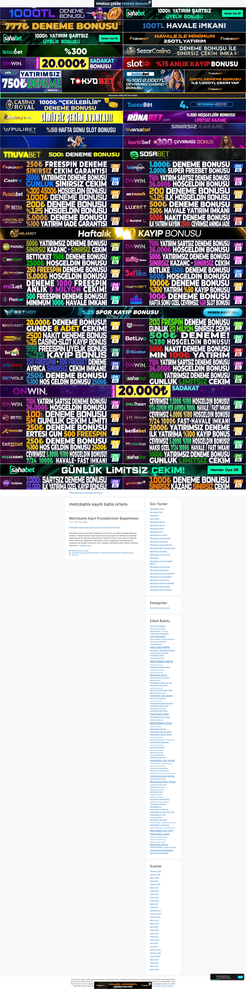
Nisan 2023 (154, 963)
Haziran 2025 (155, 884)
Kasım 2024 (154, 901)
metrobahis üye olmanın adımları (158, 842)
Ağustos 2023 (155, 950)
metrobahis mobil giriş (167, 763)
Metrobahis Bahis (161, 661)
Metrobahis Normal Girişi (159, 580)
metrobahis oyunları (171, 773)
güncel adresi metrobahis (158, 641)
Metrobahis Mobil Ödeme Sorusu (162, 548)
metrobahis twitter (156, 817)
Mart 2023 (154, 966)
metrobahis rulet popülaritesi (157, 789)
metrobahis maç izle (158, 757)
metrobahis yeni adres (159, 825)
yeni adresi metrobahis (161, 850)
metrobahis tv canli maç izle (162, 812)
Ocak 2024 (154, 933)
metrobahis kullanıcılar (157, 755)
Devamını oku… (86, 545)
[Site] (61, 167)
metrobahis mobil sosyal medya (157, 766)
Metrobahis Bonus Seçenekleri (159, 678)
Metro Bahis (154, 519)
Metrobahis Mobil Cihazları (160, 538)
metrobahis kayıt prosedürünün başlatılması (85, 552)
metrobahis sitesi (156, 792)
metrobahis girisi (159, 713)
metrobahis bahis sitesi (160, 667)
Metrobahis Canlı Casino (158, 693)
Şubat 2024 (154, 930)
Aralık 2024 (154, 897)
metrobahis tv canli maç (159, 809)
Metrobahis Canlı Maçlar (158, 698)
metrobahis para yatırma (158, 779)
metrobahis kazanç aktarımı (156, 750)
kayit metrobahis (160, 647)
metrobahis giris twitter (160, 717)
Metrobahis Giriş (156, 512)
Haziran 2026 (155, 874)
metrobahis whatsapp (155, 822)
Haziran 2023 (155, 956)
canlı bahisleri (165, 631)
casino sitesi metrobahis (159, 634)
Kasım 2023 (154, 940)
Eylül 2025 (154, 881)
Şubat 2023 (154, 969)
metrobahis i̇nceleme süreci (156, 745)
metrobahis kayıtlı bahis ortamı (110, 552)
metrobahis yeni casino (169, 827)
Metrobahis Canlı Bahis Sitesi (161, 690)
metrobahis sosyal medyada (157, 797)
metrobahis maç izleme (162, 760)
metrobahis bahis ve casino (156, 672)
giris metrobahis (155, 639)
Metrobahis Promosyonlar (79, 550)
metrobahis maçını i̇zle (155, 763)
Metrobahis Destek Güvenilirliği (162, 583)
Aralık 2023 (154, 937)
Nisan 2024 (154, 924)
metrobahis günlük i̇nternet (156, 737)
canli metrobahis (155, 631)
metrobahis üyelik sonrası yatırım (158, 839)
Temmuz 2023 (155, 953)
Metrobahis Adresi (157, 509)
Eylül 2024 (154, 907)
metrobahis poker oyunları (158, 784)
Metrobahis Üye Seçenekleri (161, 577)
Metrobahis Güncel (157, 525)
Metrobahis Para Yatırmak (160, 567)
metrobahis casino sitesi (159, 706)
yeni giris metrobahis (159, 853)
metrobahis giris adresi (159, 711)
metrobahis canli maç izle (161, 683)
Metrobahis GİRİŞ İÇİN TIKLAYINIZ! (123, 95)
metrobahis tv (156, 807)
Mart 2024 (154, 927)
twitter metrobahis (170, 847)
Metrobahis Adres (167, 650)
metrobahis (154, 651)
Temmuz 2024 (155, 914)
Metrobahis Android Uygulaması (162, 573)
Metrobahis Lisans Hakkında (161, 545)
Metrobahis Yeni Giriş (161, 830)
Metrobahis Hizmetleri (158, 551)
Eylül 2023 (154, 946)
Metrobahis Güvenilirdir (159, 542)
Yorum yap (74, 555)
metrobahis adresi (157, 655)
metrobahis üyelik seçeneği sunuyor (158, 837)
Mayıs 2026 (154, 878)
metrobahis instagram (159, 742)
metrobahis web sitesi (158, 820)
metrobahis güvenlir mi (157, 739)
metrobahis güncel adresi (161, 734)
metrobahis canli (155, 680)
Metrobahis (154, 515)
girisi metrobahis (158, 636)
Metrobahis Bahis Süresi (159, 570)
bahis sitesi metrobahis (157, 629)
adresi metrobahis (158, 626)
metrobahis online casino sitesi (157, 773)
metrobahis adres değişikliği (159, 653)
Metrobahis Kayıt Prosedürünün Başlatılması (103, 518)
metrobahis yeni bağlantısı (156, 827)
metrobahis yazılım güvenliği (169, 822)
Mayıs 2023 (154, 960)
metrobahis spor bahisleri (160, 799)
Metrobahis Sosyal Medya (160, 587)
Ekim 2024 (154, 904)
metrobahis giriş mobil (155, 726)
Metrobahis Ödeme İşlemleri (161, 590)
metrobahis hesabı (170, 739)
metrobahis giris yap (156, 720)
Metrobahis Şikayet (127, 552)
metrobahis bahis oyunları (156, 664)
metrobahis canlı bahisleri (156, 688)
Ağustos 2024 (155, 910)
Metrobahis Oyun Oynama (160, 555)
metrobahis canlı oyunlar (156, 701)
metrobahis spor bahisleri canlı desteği (159, 802)
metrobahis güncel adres (160, 732)
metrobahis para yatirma (162, 776)
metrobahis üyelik (160, 833)
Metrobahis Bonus (158, 675)
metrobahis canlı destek (161, 695)
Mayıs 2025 (154, 888)
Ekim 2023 (154, 943)
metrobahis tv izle (157, 815)
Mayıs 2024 (154, 920)
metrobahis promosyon (157, 787)
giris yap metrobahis (168, 639)
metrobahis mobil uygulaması (159, 770)
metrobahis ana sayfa (157, 658)
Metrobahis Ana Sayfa (158, 535)
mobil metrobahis (156, 847)
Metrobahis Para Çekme (163, 781)
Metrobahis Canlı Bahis (159, 685)
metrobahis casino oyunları (161, 703)
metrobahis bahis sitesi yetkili (157, 670)
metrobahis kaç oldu (156, 752)
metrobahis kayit (157, 747)
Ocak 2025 (154, 894)
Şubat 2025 (154, 891)
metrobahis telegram (158, 804)
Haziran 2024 (155, 917)
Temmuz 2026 (155, 871)
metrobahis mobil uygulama (159, 768)
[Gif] (123, 233)
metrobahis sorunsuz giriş (156, 794)
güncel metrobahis (156, 644)
